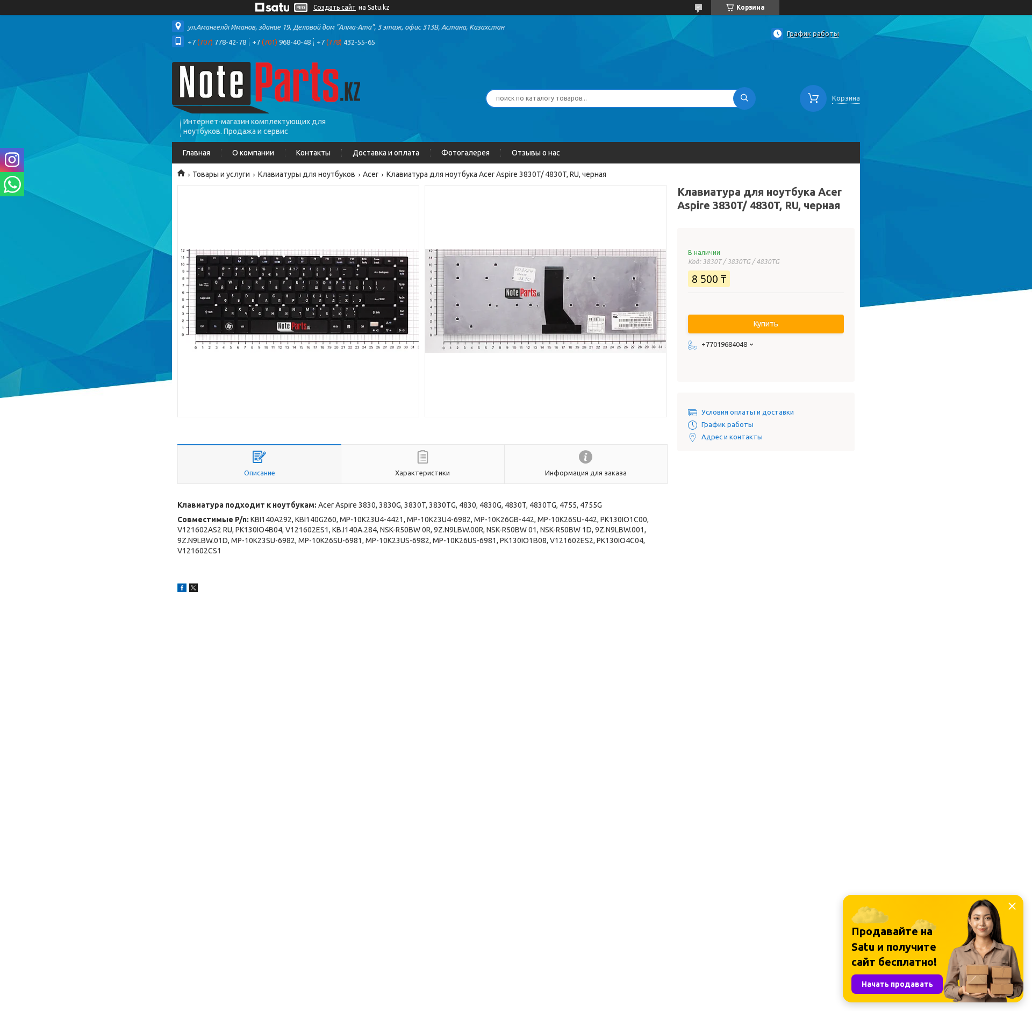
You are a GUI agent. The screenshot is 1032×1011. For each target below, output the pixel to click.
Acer (370, 174)
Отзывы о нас (536, 152)
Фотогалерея (465, 152)
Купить (766, 323)
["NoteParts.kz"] (266, 87)
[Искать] (744, 98)
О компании (253, 152)
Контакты (313, 152)
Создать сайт (334, 7)
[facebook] (182, 589)
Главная (196, 152)
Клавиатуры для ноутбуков (306, 174)
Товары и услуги (221, 174)
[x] (193, 589)
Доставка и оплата (386, 152)
